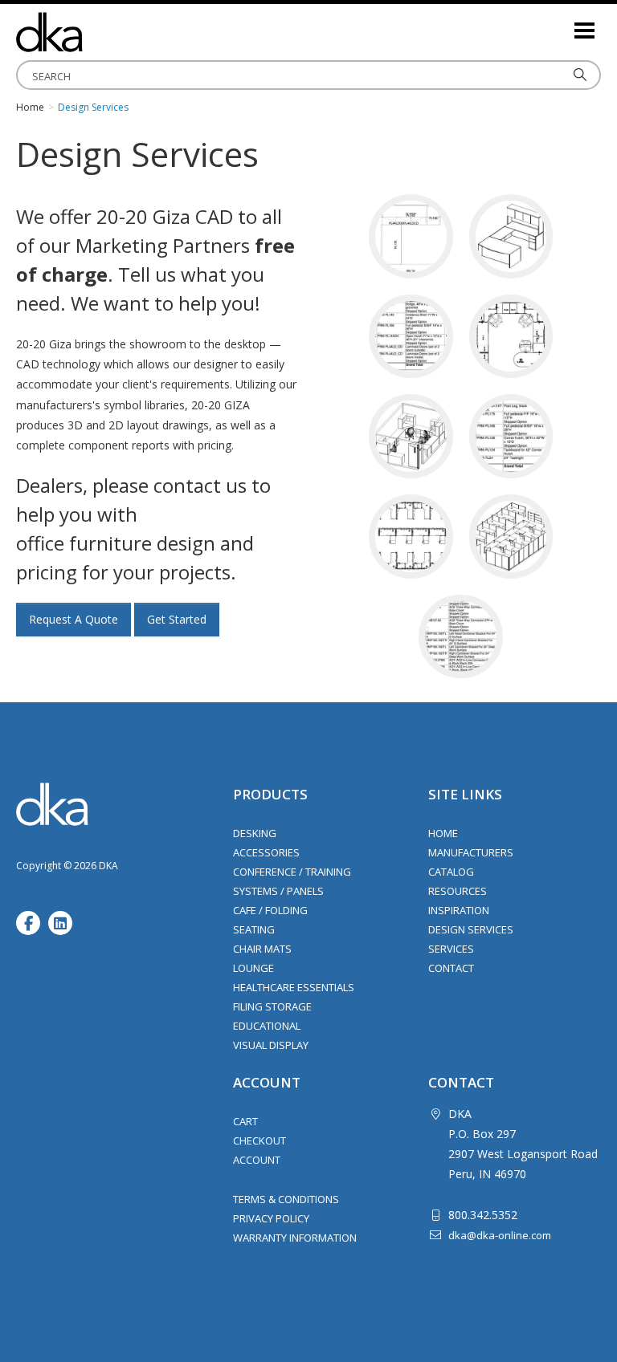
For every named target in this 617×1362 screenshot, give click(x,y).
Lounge (253, 968)
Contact (451, 968)
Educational (266, 1025)
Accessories (266, 852)
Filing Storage (272, 1006)
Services (451, 948)
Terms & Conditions (286, 1199)
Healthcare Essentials (293, 987)
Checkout (259, 1140)
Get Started (176, 619)
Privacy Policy (271, 1218)
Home (443, 833)
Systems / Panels (278, 891)
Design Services (470, 929)
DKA (96, 32)
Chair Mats (262, 948)
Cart (245, 1121)
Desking (254, 833)
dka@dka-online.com (499, 1235)
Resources (457, 891)
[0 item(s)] (561, 23)
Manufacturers (470, 852)
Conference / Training (292, 871)
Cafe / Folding (270, 910)
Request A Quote (73, 619)
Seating (254, 929)
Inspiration (458, 910)
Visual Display (270, 1045)
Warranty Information (295, 1237)
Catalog (451, 871)
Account (256, 1160)
